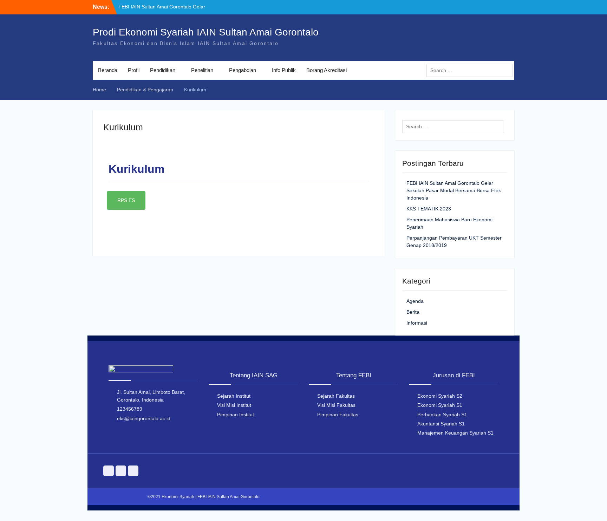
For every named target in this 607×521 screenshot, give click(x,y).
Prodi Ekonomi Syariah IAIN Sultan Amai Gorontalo (206, 32)
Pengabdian (242, 70)
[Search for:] (471, 70)
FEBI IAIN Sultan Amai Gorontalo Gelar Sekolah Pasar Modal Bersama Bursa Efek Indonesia (453, 190)
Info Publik (284, 70)
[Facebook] (121, 470)
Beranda (107, 70)
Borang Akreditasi (326, 70)
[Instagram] (108, 470)
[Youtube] (133, 470)
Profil (133, 70)
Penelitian (202, 70)
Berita (412, 312)
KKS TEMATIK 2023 (428, 208)
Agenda (415, 301)
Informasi (416, 323)
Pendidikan (162, 70)
